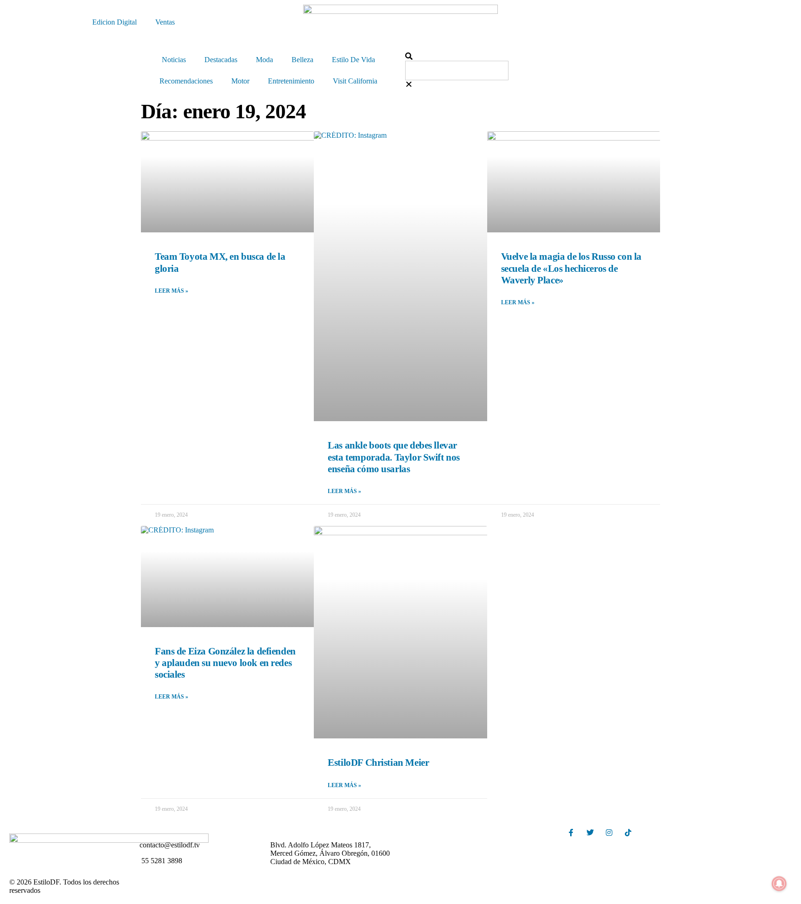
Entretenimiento (291, 81)
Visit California (355, 81)
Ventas (165, 22)
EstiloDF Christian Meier (378, 762)
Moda (264, 60)
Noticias (174, 60)
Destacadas (220, 60)
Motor (240, 81)
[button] (532, 56)
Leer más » (171, 291)
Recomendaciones (186, 81)
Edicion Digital (114, 22)
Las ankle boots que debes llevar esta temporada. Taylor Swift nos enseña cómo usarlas (394, 457)
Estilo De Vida (353, 60)
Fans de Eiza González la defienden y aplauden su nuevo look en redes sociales (225, 663)
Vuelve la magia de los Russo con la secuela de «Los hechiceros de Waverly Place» (571, 268)
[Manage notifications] (779, 883)
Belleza (302, 60)
